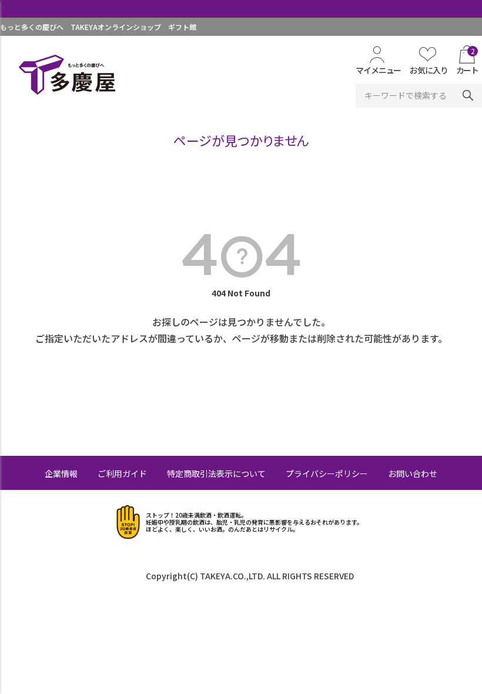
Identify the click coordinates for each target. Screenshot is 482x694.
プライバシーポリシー (327, 473)
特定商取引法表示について (216, 473)
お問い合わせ (412, 473)
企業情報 (61, 473)
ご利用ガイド (122, 473)
